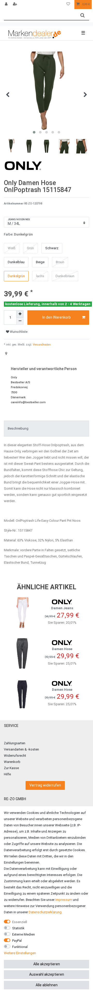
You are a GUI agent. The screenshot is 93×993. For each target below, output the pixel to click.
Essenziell (19, 922)
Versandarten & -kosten (21, 749)
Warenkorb (12, 762)
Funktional (20, 947)
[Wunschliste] (68, 4)
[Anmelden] (6, 4)
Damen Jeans (62, 608)
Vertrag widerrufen (45, 785)
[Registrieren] (15, 4)
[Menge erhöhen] (20, 314)
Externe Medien (23, 934)
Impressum (63, 900)
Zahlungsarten (14, 743)
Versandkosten (41, 344)
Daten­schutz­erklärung (45, 912)
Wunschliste (18, 332)
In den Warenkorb (56, 317)
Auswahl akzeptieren (46, 974)
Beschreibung (18, 428)
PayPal (17, 941)
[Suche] (82, 15)
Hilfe (7, 774)
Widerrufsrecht (15, 755)
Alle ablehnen (47, 985)
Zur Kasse (11, 768)
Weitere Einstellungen (20, 953)
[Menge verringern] (20, 321)
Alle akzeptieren (46, 964)
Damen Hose (62, 649)
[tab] (46, 429)
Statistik (18, 928)
